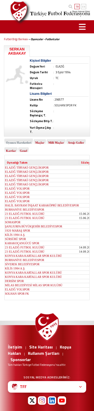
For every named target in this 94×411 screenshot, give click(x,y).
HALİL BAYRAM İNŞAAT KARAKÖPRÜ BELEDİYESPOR (42, 205)
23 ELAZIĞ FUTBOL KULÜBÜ (24, 213)
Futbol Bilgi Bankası (16, 39)
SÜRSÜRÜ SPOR (15, 239)
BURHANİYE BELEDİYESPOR (24, 209)
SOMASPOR (12, 222)
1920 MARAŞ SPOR (17, 230)
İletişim (15, 347)
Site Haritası (41, 347)
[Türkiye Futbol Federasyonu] (17, 11)
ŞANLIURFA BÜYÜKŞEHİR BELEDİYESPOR (33, 226)
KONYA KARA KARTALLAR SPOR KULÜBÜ (33, 255)
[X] (32, 400)
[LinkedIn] (52, 400)
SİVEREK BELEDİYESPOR (22, 264)
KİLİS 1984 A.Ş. (15, 234)
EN (83, 7)
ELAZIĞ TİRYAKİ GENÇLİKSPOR (27, 167)
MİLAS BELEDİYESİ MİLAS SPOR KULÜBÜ (33, 285)
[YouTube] (62, 400)
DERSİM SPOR (14, 281)
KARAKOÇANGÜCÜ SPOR (22, 243)
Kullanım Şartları (43, 353)
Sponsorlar (20, 359)
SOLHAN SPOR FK (17, 293)
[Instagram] (42, 400)
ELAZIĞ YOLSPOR (17, 188)
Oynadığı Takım (17, 162)
